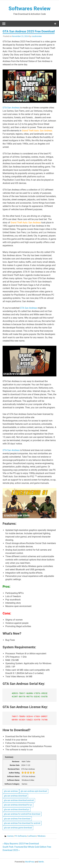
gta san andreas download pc (16, 809)
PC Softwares (21, 836)
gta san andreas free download (17, 819)
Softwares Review (29, 8)
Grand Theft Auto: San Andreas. (37, 130)
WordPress (29, 862)
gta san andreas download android (19, 800)
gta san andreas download (15, 796)
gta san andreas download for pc (18, 805)
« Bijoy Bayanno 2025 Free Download (21, 843)
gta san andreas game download (18, 828)
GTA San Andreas (11, 107)
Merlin (41, 862)
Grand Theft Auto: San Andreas (26, 222)
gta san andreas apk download (34, 791)
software (32, 836)
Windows (41, 836)
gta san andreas (11, 791)
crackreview (37, 36)
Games (10, 836)
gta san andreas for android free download (22, 814)
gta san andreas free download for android (22, 823)
